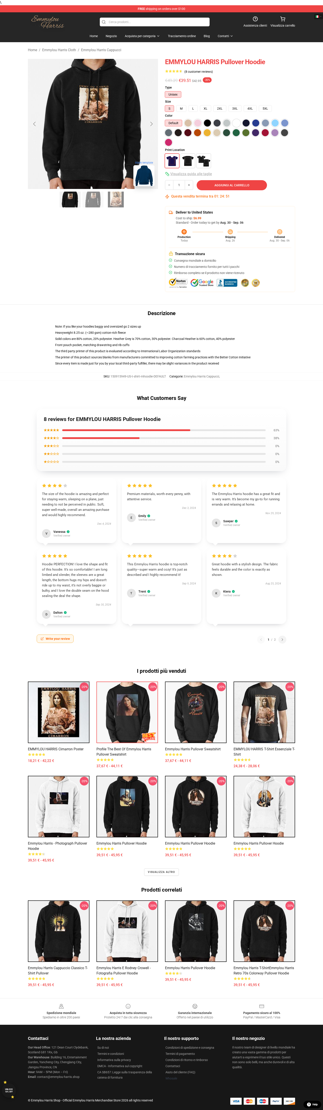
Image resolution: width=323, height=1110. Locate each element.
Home (32, 50)
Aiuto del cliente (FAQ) (180, 1072)
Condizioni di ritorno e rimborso (186, 1060)
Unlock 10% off (9, 1090)
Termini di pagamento (180, 1054)
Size (168, 101)
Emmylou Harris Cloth (59, 50)
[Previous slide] (34, 124)
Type (168, 87)
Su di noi (103, 1047)
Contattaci (172, 1066)
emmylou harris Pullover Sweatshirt (193, 749)
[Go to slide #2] (92, 199)
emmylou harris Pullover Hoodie (190, 843)
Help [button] (315, 1104)
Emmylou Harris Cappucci (101, 50)
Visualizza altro (161, 872)
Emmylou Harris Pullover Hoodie (121, 843)
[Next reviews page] (282, 640)
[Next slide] (151, 124)
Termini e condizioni (110, 1054)
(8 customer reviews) (198, 71)
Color (168, 115)
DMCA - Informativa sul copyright (119, 1066)
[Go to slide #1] (70, 199)
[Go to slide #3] (115, 199)
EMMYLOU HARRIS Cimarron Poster (55, 749)
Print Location (175, 150)
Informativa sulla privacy (114, 1060)
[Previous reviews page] (261, 640)
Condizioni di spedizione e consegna (189, 1047)
